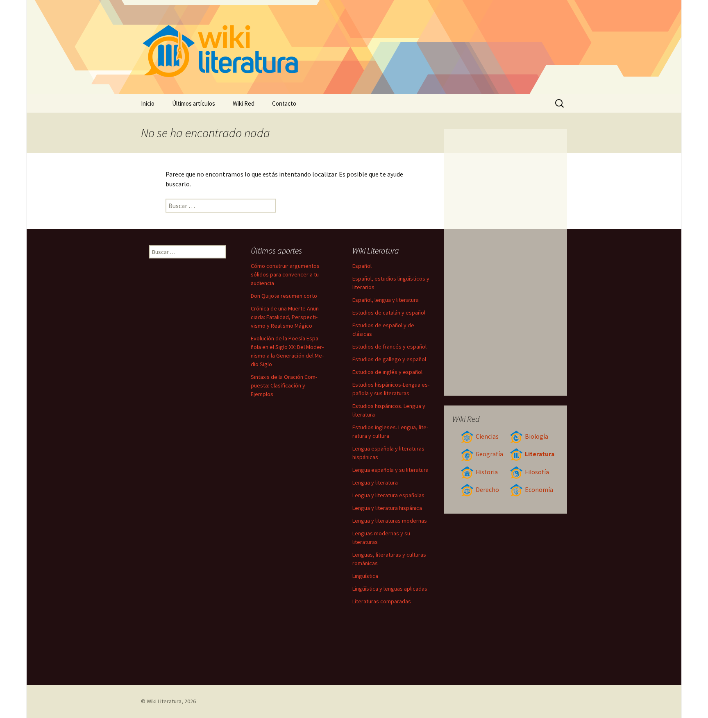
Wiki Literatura (164, 701)
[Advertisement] (505, 262)
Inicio (147, 103)
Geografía (489, 454)
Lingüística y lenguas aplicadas (389, 588)
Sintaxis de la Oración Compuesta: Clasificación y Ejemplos (284, 385)
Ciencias (487, 436)
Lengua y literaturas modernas (389, 520)
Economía (539, 490)
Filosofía (537, 472)
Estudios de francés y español (389, 346)
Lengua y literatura (375, 482)
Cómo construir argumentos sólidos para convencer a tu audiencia (285, 274)
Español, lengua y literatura (385, 300)
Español (362, 266)
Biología (536, 436)
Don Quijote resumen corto (284, 295)
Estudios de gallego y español (389, 359)
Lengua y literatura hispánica (387, 508)
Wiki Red (243, 103)
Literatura (539, 454)
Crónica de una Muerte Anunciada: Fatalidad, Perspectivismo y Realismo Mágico (285, 317)
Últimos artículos (193, 103)
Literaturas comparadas (381, 601)
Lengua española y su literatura (390, 469)
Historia (487, 472)
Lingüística (365, 576)
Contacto (284, 103)
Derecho (487, 490)
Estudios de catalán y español (388, 312)
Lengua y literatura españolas (388, 495)
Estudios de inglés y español (387, 372)
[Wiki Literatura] (354, 47)
